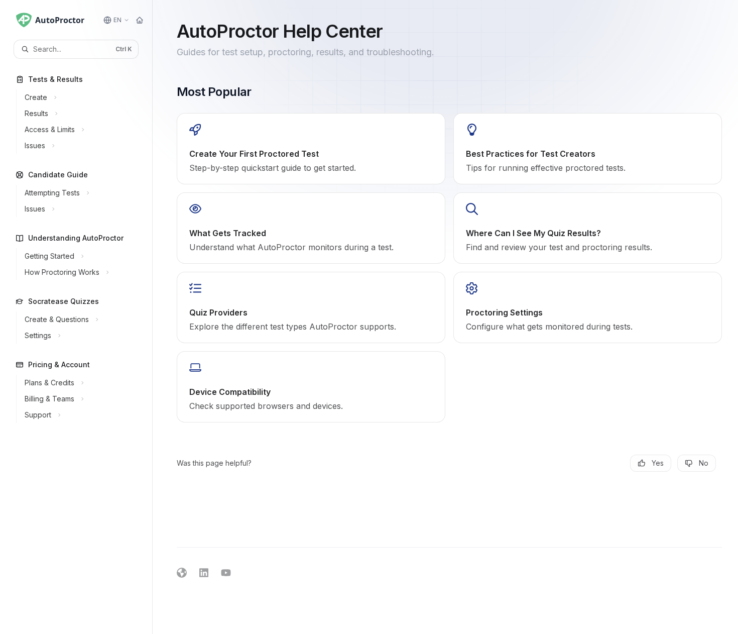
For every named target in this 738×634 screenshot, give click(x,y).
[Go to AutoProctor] (140, 20)
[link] (311, 148)
